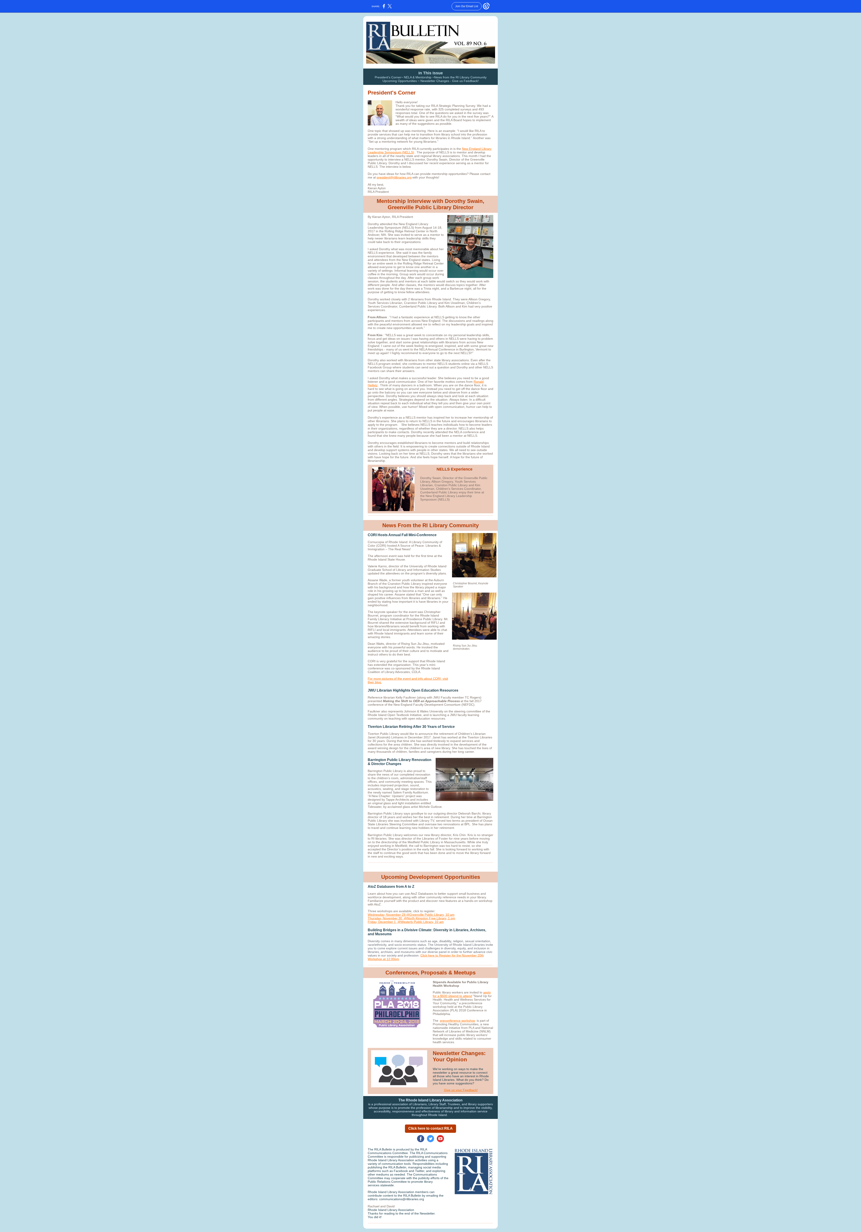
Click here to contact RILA (430, 1128)
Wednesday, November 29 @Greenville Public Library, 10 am (411, 914)
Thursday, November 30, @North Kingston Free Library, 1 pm (411, 918)
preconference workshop (457, 1020)
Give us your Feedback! (461, 1090)
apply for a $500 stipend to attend (462, 994)
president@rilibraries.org (394, 177)
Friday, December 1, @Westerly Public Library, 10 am (406, 922)
